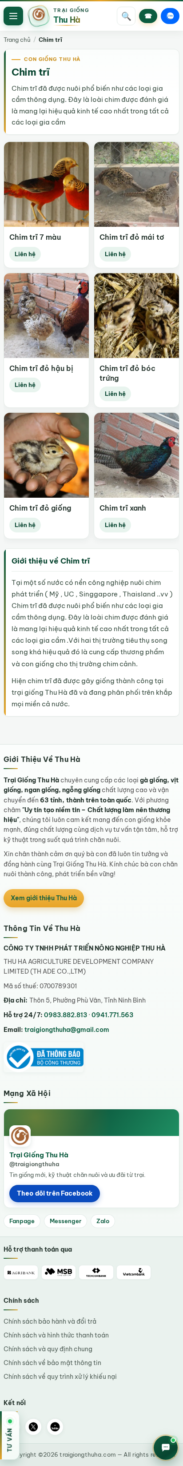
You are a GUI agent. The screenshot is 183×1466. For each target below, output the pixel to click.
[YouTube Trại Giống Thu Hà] (55, 1426)
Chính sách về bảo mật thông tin (52, 1363)
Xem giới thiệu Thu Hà (44, 898)
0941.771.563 (112, 1015)
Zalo (102, 1220)
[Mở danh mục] (13, 16)
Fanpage (22, 1220)
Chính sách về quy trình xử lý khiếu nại (60, 1377)
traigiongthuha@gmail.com (66, 1030)
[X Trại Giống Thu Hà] (33, 1426)
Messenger (65, 1220)
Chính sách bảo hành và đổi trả (50, 1321)
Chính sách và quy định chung (48, 1349)
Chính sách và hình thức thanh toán (56, 1335)
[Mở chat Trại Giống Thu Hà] (166, 1448)
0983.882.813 (65, 1015)
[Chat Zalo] (170, 16)
